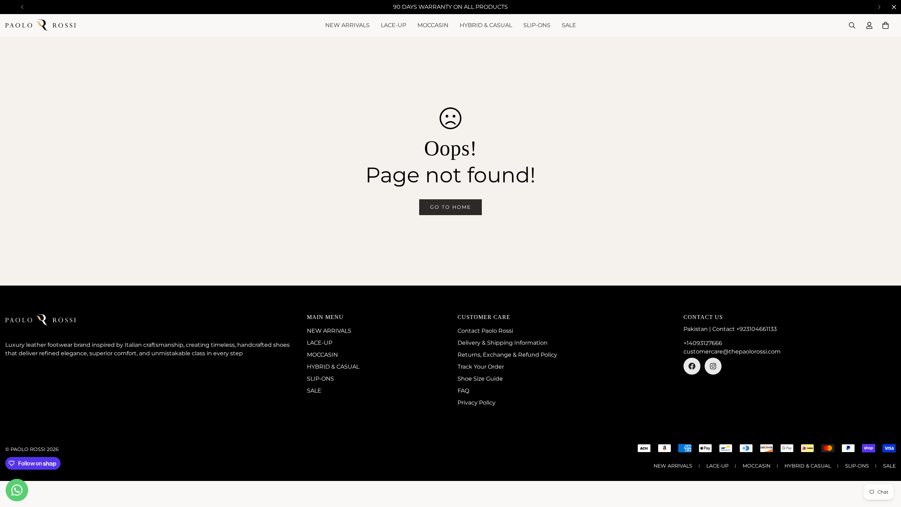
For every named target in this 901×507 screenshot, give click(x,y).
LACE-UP (393, 25)
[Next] (879, 7)
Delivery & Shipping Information (503, 342)
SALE (569, 25)
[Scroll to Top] (887, 469)
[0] (885, 25)
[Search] (852, 25)
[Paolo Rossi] (40, 25)
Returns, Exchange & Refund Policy (507, 354)
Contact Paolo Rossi (485, 330)
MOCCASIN (432, 25)
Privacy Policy (477, 402)
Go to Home (450, 207)
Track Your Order (481, 366)
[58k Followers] (691, 366)
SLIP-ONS (536, 25)
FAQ (463, 390)
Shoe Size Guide (480, 378)
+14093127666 (702, 343)
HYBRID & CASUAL (486, 25)
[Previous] (22, 7)
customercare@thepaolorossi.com (732, 351)
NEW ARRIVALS (347, 25)
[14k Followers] (713, 366)
